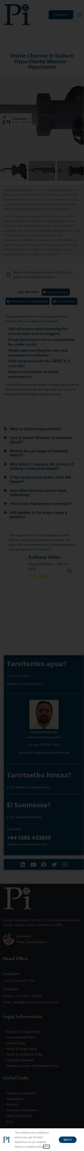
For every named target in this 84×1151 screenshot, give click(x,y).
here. (46, 1146)
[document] (42, 575)
